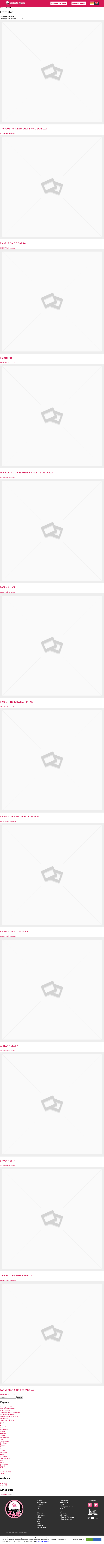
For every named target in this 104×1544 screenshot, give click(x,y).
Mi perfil (2, 1432)
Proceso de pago (6, 1472)
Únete (2, 1422)
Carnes (2, 1445)
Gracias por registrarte (7, 1407)
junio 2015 (3, 1483)
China (2, 1447)
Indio (1, 1460)
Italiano (2, 1449)
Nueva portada (5, 1410)
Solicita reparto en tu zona (9, 1416)
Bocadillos (3, 1456)
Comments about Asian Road (10, 1412)
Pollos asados (4, 1441)
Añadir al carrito (9, 133)
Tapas (2, 1462)
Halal (1, 1439)
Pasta (2, 1454)
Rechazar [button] (97, 1540)
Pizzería (2, 1470)
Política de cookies (6, 1428)
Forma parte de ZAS (7, 1420)
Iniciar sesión (58, 3)
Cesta (2, 1474)
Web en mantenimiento (7, 1409)
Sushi (1, 1468)
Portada (2, 1435)
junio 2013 (3, 1485)
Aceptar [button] (89, 1540)
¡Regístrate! (78, 3)
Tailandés (3, 1466)
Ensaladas (3, 1453)
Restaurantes (4, 1437)
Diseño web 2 (8, 1532)
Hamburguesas (5, 1458)
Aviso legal (3, 1426)
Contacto (3, 1424)
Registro (3, 1433)
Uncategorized (5, 1494)
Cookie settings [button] (78, 1540)
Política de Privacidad (7, 1414)
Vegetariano (4, 1464)
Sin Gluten (3, 1443)
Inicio (1, 7)
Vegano (2, 1451)
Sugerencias (4, 1418)
